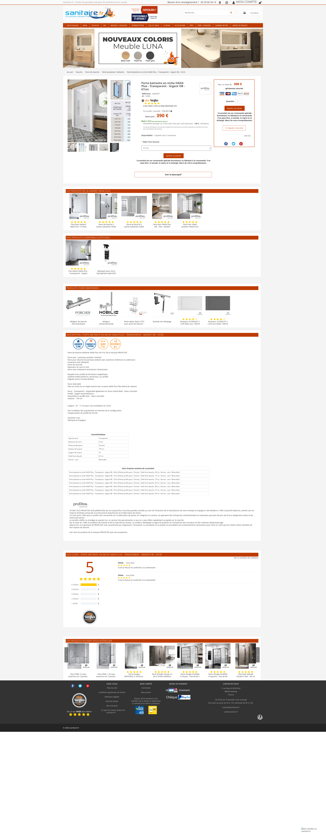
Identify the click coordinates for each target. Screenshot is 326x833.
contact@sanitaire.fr (231, 707)
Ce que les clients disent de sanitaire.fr (113, 711)
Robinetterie (138, 25)
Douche (95, 25)
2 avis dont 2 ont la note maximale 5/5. (160, 106)
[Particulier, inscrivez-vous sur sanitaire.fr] (144, 9)
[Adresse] (220, 2)
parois (133, 515)
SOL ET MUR (153, 25)
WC (104, 25)
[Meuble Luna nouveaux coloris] (163, 48)
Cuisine (166, 25)
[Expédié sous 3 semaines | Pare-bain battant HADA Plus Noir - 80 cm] (78, 206)
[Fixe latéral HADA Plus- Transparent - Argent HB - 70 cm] (78, 253)
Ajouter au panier (173, 155)
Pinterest (87, 686)
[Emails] (227, 2)
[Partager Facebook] (226, 143)
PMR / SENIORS (204, 25)
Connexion (146, 688)
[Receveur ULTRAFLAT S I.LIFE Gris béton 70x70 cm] (217, 303)
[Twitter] (233, 143)
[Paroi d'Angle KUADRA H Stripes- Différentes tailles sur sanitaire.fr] (190, 656)
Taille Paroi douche (151, 142)
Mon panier (146, 692)
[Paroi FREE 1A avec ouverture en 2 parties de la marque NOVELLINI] (78, 656)
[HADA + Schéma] (99, 110)
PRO (191, 25)
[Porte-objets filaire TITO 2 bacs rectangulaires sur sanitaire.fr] (134, 303)
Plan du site (112, 688)
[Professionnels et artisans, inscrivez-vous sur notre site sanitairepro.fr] (144, 17)
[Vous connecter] (260, 2)
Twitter (80, 686)
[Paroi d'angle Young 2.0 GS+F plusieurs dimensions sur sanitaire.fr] (162, 656)
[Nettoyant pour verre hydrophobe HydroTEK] (106, 253)
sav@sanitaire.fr (231, 712)
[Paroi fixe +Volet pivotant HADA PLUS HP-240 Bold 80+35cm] (190, 206)
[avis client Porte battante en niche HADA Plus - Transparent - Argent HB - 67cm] (145, 103)
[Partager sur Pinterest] (241, 143)
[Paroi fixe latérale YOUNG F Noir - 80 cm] (245, 656)
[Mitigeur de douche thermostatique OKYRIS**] (78, 303)
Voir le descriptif (173, 174)
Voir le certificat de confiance (246, 558)
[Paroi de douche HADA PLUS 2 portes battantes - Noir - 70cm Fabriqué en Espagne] (106, 206)
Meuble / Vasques (119, 25)
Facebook (72, 686)
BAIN (85, 25)
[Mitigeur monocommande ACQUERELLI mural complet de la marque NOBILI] (106, 303)
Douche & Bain (112, 701)
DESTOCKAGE (72, 25)
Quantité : (230, 101)
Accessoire (180, 25)
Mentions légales (112, 697)
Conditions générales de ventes (112, 692)
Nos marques (112, 705)
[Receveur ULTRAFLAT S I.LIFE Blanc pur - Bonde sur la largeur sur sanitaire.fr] (190, 303)
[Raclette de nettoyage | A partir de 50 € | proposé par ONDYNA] (162, 303)
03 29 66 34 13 (208, 2)
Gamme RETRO (221, 25)
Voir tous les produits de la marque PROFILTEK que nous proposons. (99, 532)
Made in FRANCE (240, 25)
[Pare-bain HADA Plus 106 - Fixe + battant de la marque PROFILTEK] (162, 206)
